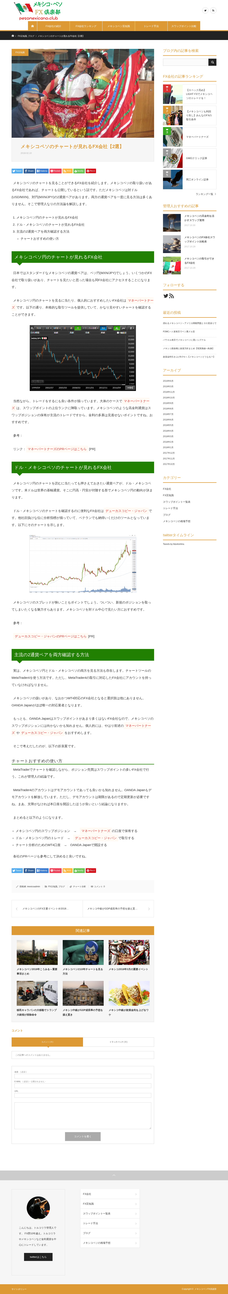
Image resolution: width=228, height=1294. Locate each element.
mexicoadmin (33, 886)
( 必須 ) (20, 1072)
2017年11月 (169, 458)
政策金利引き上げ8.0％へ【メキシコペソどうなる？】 (189, 357)
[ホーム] (32, 26)
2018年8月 (168, 408)
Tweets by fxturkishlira (173, 544)
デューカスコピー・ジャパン (126, 511)
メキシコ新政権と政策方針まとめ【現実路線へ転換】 (188, 348)
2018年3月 (168, 436)
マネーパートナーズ (95, 831)
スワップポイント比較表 (183, 28)
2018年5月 (168, 425)
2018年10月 (169, 397)
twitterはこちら (38, 1256)
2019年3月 (168, 386)
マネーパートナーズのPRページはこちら (57, 449)
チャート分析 (79, 886)
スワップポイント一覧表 (176, 501)
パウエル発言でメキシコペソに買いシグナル (184, 340)
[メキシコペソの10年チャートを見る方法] (83, 952)
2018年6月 (168, 419)
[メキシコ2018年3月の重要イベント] (129, 952)
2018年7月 (168, 414)
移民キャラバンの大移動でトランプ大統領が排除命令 (37, 1012)
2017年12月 (169, 453)
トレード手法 (151, 26)
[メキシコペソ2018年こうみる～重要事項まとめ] (37, 952)
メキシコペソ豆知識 (118, 26)
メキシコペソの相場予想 (176, 521)
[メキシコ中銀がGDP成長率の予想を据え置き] (83, 993)
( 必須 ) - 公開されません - (30, 1082)
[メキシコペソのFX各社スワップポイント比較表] (172, 244)
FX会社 (167, 488)
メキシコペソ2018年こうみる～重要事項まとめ (37, 971)
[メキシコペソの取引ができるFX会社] (172, 265)
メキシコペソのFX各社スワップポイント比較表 (199, 239)
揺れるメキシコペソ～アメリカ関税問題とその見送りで (189, 323)
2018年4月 (168, 431)
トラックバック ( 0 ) (118, 1042)
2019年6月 (168, 381)
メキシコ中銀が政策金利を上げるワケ (129, 1012)
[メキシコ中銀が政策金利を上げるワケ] (129, 993)
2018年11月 (169, 392)
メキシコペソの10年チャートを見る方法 (83, 971)
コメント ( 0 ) (47, 1042)
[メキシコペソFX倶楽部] (38, 10)
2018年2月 (168, 442)
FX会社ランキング (86, 26)
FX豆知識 (20, 52)
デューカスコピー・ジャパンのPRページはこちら (51, 636)
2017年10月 (169, 464)
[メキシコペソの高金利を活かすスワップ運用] (172, 223)
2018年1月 (168, 447)
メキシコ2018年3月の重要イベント (128, 969)
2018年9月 (168, 403)
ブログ (61, 886)
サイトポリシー (19, 1289)
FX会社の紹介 (53, 26)
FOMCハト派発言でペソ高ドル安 (179, 331)
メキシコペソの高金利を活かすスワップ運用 (199, 218)
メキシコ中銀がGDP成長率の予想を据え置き (83, 1012)
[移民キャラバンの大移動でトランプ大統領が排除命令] (37, 993)
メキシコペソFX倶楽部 (205, 1289)
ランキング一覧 (204, 194)
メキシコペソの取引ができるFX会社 (199, 260)
